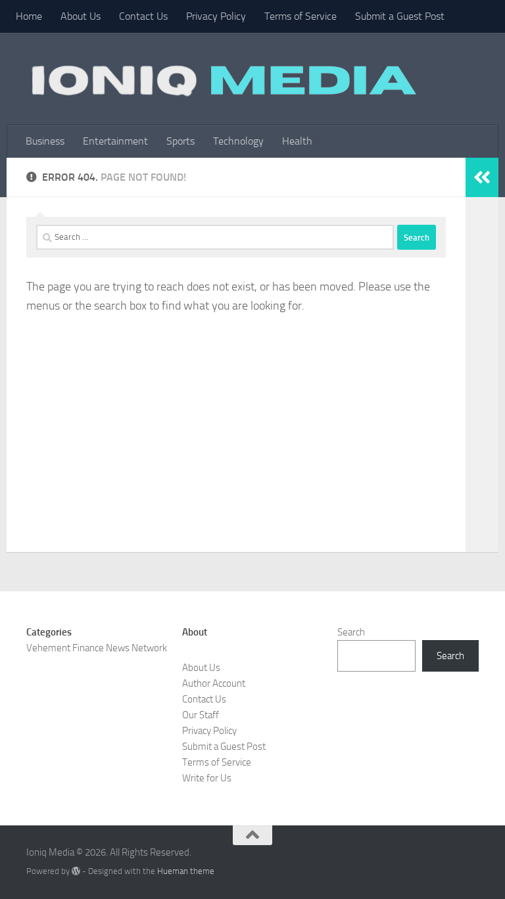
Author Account (213, 683)
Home (29, 16)
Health (297, 141)
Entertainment (115, 141)
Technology (238, 141)
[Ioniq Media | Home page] (221, 79)
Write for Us (206, 778)
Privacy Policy (216, 16)
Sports (180, 141)
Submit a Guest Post (400, 16)
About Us (80, 16)
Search (351, 632)
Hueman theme (185, 871)
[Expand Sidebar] (482, 177)
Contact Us (143, 16)
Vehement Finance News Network (96, 648)
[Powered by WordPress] (76, 871)
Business (45, 141)
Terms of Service (300, 16)
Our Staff (200, 715)
